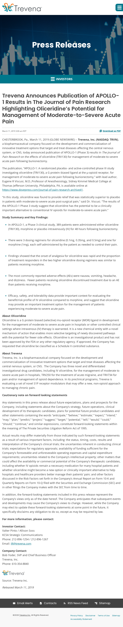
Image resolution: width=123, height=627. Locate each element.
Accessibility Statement (81, 619)
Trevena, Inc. (25, 615)
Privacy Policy (76, 615)
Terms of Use (104, 615)
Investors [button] (63, 79)
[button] (119, 7)
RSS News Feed (78, 603)
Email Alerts (25, 603)
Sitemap (104, 603)
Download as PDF (112, 130)
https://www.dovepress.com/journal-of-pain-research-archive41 (42, 190)
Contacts (50, 603)
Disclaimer (90, 615)
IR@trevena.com (21, 543)
